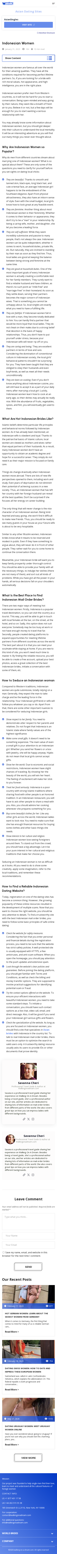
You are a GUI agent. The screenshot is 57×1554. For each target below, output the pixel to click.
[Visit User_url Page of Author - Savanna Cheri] (24, 1119)
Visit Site (27, 25)
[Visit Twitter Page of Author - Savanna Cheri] (28, 1119)
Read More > (12, 1331)
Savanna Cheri (28, 1083)
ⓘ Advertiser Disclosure (46, 33)
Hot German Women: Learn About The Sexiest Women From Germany (26, 1315)
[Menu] (53, 3)
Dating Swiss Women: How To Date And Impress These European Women (27, 1370)
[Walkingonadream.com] (8, 3)
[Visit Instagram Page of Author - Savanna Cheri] (33, 1119)
